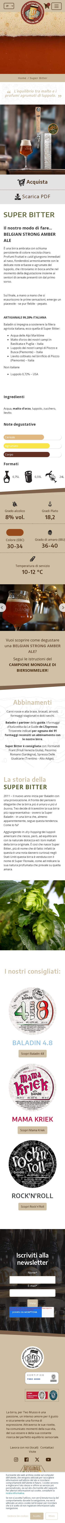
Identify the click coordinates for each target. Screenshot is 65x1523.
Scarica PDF (35, 196)
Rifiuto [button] (52, 1516)
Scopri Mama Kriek (32, 1130)
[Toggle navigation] (56, 6)
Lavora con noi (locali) (24, 1447)
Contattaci (47, 1447)
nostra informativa (15, 1493)
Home (22, 78)
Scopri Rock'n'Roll (32, 1206)
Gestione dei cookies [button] (17, 1516)
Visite (32, 1452)
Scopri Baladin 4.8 (32, 1054)
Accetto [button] (37, 1516)
